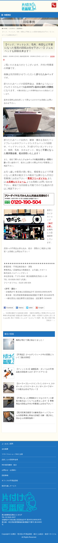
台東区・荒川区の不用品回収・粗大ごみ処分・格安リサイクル (33, 534)
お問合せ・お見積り (9, 470)
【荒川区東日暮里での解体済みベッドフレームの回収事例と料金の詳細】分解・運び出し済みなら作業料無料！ (35, 415)
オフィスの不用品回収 (10, 481)
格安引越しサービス (9, 486)
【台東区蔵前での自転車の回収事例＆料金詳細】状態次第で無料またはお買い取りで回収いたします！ (16, 315)
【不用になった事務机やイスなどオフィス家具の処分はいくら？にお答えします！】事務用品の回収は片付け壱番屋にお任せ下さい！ (35, 401)
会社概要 (5, 449)
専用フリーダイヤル (37, 178)
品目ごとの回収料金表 (10, 460)
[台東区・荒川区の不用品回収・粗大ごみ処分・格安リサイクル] (29, 7)
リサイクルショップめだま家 (12, 454)
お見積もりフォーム (16, 182)
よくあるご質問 (7, 444)
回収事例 (5, 475)
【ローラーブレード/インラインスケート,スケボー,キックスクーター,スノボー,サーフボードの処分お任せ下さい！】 (35, 386)
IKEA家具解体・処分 (9, 465)
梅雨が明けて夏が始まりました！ (30, 340)
